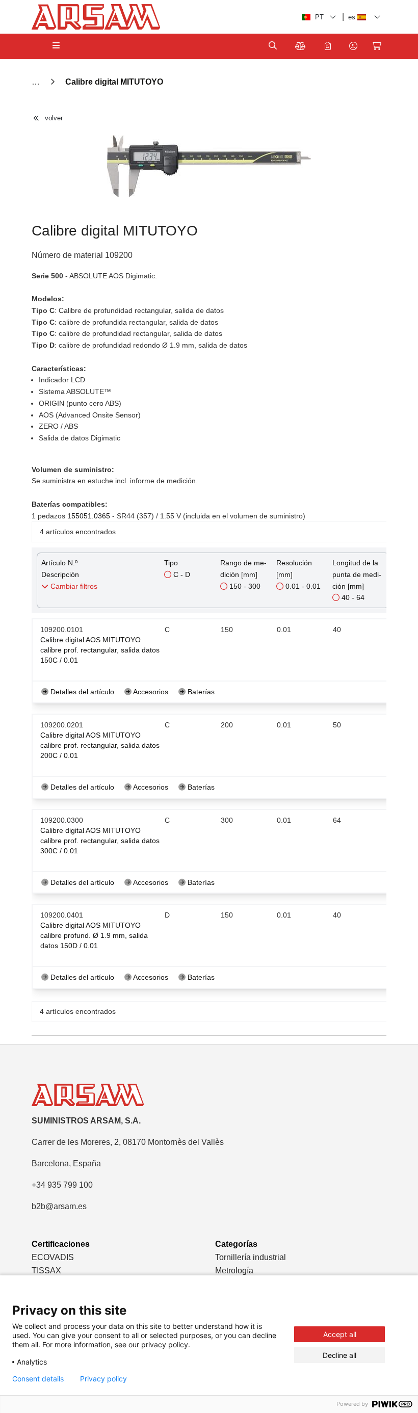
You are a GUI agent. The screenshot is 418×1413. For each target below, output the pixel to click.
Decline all (339, 1355)
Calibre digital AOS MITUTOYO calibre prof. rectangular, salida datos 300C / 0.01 (100, 840)
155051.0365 (88, 516)
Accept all (339, 1334)
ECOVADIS (53, 1257)
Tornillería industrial (250, 1257)
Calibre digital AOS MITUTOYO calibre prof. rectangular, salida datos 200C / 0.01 (100, 745)
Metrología (234, 1270)
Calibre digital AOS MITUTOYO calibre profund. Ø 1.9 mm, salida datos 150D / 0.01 (94, 935)
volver (54, 118)
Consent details (38, 1379)
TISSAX (46, 1270)
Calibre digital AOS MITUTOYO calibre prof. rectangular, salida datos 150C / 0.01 (100, 650)
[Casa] (37, 81)
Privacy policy (103, 1379)
